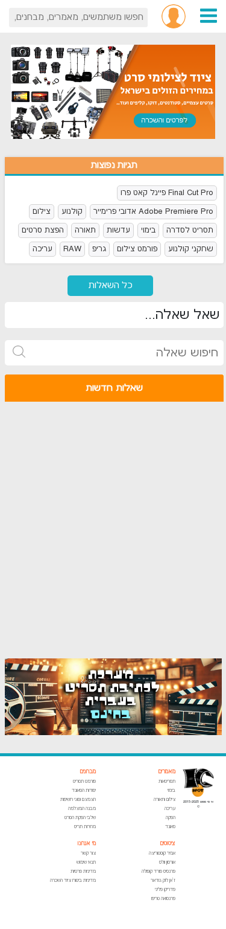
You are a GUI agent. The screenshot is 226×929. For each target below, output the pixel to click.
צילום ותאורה (164, 799)
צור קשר (88, 853)
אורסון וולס (167, 862)
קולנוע (72, 211)
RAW (72, 249)
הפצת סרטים (43, 230)
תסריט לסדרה (189, 230)
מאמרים (166, 771)
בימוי (148, 230)
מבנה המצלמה (82, 808)
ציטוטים (167, 843)
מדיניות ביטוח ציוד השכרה (73, 880)
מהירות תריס (85, 826)
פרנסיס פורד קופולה (158, 871)
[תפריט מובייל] (208, 15)
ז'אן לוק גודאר (163, 880)
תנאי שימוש (86, 862)
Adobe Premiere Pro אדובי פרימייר (153, 211)
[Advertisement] (113, 524)
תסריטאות (167, 781)
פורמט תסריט (84, 781)
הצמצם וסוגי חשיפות (78, 799)
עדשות (118, 230)
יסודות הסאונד (84, 790)
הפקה (170, 817)
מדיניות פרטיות (83, 871)
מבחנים (88, 771)
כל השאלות (111, 285)
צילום (42, 211)
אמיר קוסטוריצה (162, 853)
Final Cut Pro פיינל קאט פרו (167, 193)
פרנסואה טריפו (163, 898)
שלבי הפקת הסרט (80, 817)
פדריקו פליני (165, 889)
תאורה (85, 230)
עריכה (42, 249)
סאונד (170, 826)
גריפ (99, 249)
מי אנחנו (87, 843)
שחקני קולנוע (190, 249)
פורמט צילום (137, 249)
